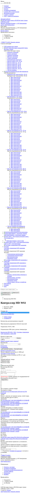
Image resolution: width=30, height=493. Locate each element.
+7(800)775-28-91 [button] (5, 455)
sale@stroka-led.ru (5, 461)
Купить (19, 338)
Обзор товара (8, 317)
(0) (6, 311)
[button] (13, 24)
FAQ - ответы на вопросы (11, 16)
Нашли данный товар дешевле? (10, 341)
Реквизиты (7, 473)
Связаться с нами (5, 457)
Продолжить (4, 379)
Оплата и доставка (9, 467)
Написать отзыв (5, 361)
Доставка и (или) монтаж (8, 353)
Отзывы (6, 285)
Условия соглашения (10, 10)
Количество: (4, 342)
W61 (14, 332)
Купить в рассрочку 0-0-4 (8, 350)
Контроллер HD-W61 (7, 332)
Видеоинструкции (9, 13)
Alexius (9, 490)
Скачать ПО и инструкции (11, 11)
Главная (6, 6)
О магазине (7, 7)
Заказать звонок (15, 42)
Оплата (6, 8)
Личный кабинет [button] (5, 19)
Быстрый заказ (18, 349)
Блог (5, 286)
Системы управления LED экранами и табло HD (15, 333)
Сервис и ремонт (9, 14)
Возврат (6, 474)
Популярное (7, 283)
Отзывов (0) (7, 318)
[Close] (1, 364)
